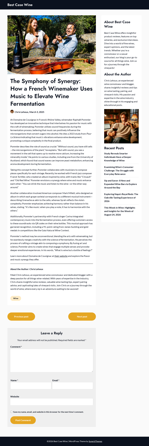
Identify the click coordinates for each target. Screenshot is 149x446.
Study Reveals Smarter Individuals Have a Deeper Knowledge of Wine (117, 157)
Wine (15, 298)
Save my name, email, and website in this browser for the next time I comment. (48, 412)
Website (14, 396)
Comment (16, 346)
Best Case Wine (19, 4)
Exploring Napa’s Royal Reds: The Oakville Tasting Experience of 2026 (121, 197)
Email (55, 380)
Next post (82, 316)
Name (14, 380)
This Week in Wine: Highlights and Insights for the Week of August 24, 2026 (119, 211)
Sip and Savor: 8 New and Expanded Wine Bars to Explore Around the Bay (120, 184)
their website (61, 256)
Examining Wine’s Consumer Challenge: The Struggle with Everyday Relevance (119, 170)
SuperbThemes (95, 441)
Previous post (21, 316)
